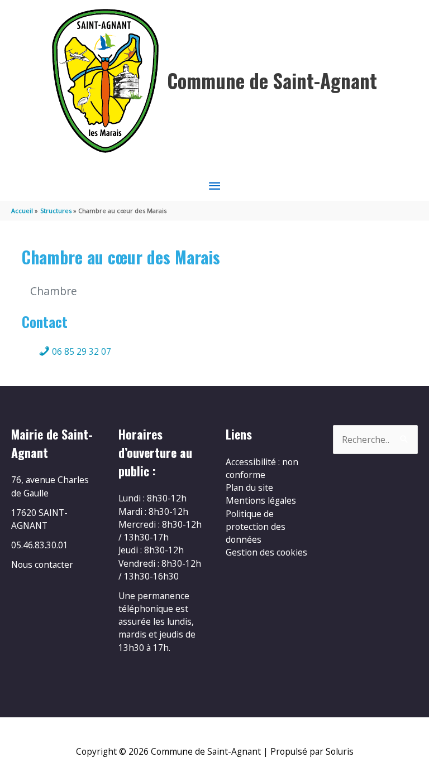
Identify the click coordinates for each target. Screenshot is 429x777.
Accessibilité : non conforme (262, 468)
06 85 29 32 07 (80, 351)
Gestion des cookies (266, 552)
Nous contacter (42, 564)
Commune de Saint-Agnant (272, 80)
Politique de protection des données (255, 527)
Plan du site (249, 487)
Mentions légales (261, 500)
